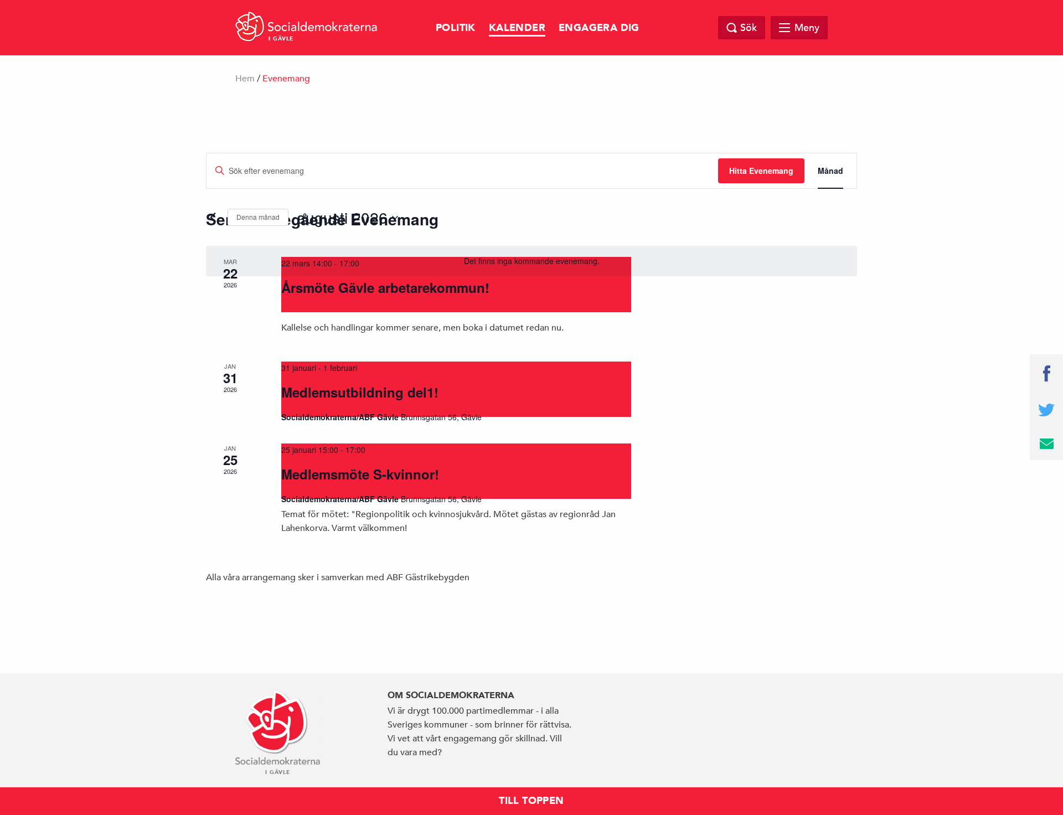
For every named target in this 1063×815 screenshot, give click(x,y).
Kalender (517, 28)
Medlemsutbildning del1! (359, 392)
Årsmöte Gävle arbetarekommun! (385, 287)
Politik (456, 28)
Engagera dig (599, 28)
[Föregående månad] (212, 217)
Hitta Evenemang (761, 170)
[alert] (531, 261)
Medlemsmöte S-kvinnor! (360, 474)
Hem (245, 78)
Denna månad (258, 216)
